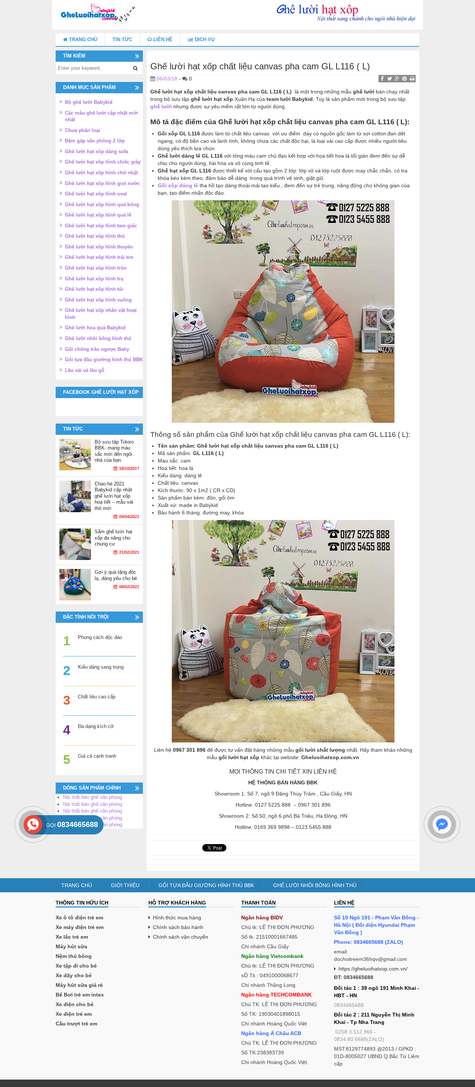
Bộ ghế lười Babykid (88, 102)
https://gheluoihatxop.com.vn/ (372, 969)
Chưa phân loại (82, 130)
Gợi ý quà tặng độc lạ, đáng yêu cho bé (116, 575)
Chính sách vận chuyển (180, 937)
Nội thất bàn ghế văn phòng (92, 797)
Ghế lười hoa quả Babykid (95, 327)
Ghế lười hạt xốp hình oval (96, 194)
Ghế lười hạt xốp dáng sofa (96, 151)
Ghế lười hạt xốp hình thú (95, 236)
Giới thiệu (125, 885)
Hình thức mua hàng (177, 917)
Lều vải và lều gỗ (84, 370)
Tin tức (122, 39)
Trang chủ (82, 39)
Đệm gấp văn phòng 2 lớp (95, 141)
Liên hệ (162, 39)
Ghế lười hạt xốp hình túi (94, 289)
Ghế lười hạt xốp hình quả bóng (102, 204)
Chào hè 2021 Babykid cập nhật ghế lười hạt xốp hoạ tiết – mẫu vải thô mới (114, 496)
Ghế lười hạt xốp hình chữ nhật (101, 172)
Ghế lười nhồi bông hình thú (98, 338)
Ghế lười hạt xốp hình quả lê (98, 215)
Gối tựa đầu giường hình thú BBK (104, 359)
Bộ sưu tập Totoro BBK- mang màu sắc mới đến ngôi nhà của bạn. (114, 451)
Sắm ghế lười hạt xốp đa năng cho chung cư (113, 538)
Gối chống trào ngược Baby (97, 349)
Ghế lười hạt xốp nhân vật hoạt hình (101, 313)
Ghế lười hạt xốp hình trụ (94, 278)
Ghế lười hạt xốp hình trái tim (99, 257)
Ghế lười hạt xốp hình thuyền (99, 247)
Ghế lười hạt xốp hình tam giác (101, 225)
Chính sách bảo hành (178, 927)
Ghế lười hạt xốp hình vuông (98, 300)
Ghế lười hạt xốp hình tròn (96, 268)
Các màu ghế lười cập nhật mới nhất (101, 116)
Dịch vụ (203, 39)
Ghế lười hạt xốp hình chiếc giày (103, 162)
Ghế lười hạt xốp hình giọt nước (102, 183)
